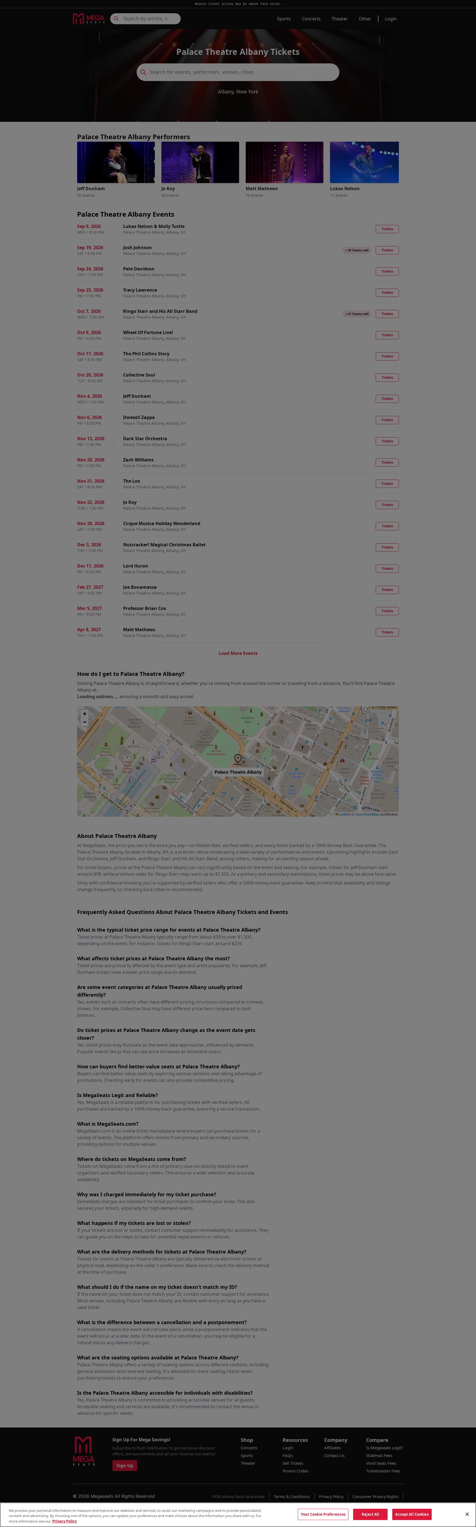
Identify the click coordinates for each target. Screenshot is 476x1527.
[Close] (467, 1514)
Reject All (370, 1514)
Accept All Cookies (411, 1514)
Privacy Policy (64, 1521)
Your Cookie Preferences (323, 1514)
